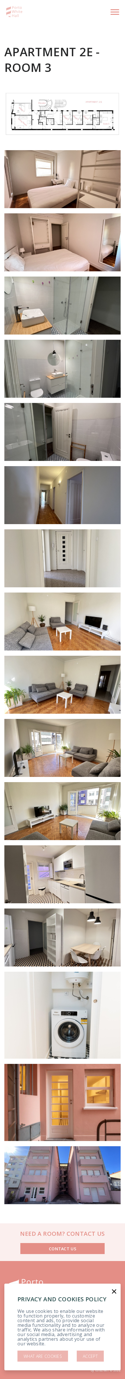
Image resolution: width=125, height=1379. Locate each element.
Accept (90, 1356)
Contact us (62, 1248)
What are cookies (43, 1356)
